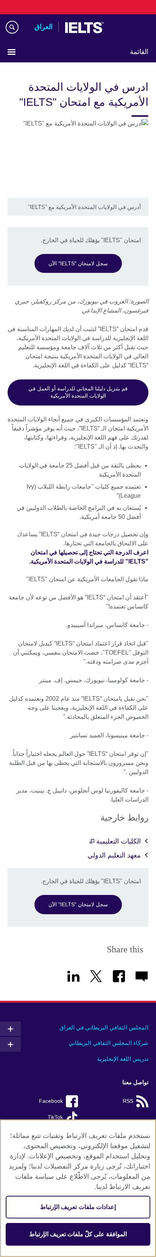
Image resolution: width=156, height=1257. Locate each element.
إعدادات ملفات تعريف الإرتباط (77, 1207)
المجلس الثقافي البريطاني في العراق (103, 1027)
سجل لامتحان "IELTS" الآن (78, 263)
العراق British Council (129, 27)
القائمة (139, 52)
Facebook (51, 1101)
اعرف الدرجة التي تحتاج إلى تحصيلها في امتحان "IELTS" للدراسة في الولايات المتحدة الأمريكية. (88, 557)
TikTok (55, 1117)
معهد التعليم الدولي (114, 855)
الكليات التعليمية (117, 841)
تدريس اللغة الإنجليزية (122, 1059)
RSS (128, 1101)
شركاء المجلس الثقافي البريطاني (108, 1043)
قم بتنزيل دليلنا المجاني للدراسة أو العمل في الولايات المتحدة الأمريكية (78, 392)
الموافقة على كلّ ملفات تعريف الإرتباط (78, 1234)
